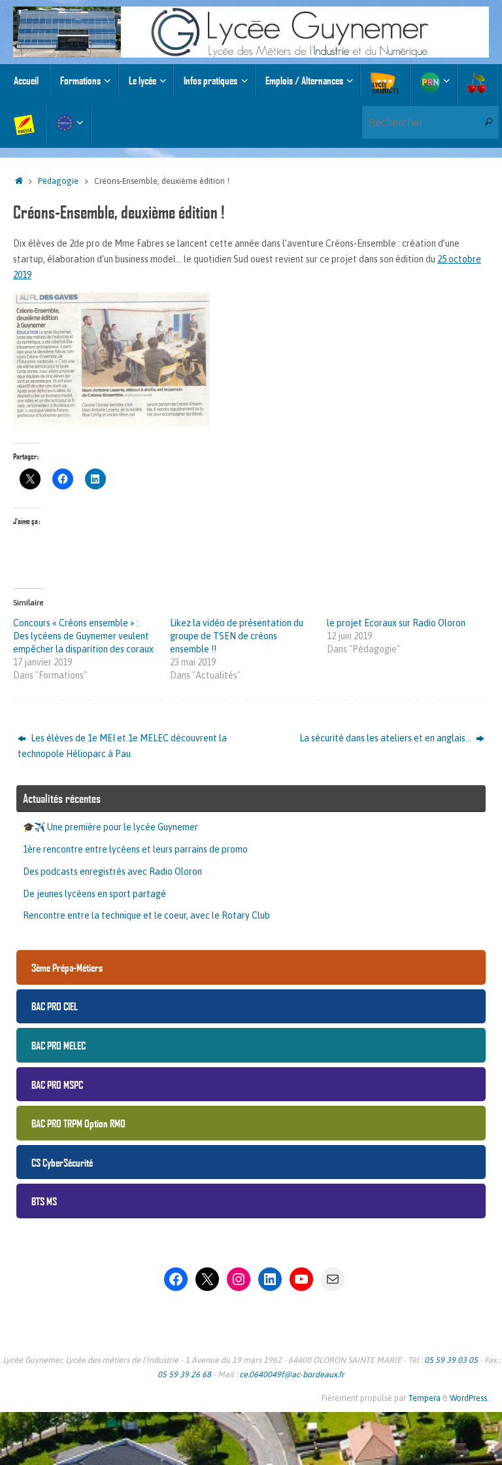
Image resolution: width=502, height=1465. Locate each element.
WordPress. (469, 1398)
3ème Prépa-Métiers (67, 967)
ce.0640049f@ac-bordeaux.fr (291, 1374)
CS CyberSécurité (62, 1162)
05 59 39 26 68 (184, 1374)
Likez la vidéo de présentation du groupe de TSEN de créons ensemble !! (236, 636)
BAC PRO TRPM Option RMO (78, 1123)
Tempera (424, 1398)
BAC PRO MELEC (58, 1045)
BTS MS (44, 1201)
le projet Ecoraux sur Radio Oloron (396, 623)
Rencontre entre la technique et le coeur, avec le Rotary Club (146, 915)
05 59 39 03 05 (451, 1360)
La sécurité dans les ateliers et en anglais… (386, 738)
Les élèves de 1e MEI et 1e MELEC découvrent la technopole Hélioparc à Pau (122, 746)
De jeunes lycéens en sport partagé (94, 894)
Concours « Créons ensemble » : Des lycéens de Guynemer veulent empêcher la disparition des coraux (83, 636)
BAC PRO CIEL (54, 1006)
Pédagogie (58, 181)
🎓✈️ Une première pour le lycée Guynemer (110, 827)
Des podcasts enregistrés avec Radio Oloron (112, 871)
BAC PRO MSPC (57, 1084)
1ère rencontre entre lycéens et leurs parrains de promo (135, 849)
